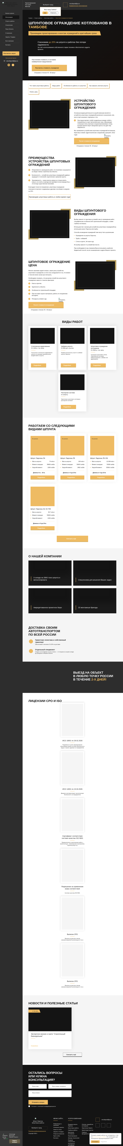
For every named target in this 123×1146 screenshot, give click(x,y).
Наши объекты (9, 29)
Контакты (7, 45)
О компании (8, 33)
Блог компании (9, 41)
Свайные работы (72, 1130)
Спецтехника (9, 25)
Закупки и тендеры (58, 1131)
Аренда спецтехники (73, 1138)
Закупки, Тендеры (10, 37)
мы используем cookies (99, 1137)
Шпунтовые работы (73, 1128)
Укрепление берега (87, 1128)
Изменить (53, 13)
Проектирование (72, 1136)
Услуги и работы (9, 21)
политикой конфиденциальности (47, 1106)
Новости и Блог (57, 1129)
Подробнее (104, 1141)
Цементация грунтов (87, 1130)
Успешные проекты (58, 1127)
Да (45, 13)
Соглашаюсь (95, 1141)
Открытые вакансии (58, 1133)
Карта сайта (56, 1136)
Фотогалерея (9, 17)
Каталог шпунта (9, 13)
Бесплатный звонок (11, 58)
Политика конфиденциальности (37, 1131)
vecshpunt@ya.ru (12, 61)
